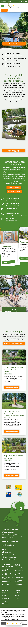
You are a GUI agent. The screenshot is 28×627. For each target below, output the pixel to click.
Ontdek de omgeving (14, 191)
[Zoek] (15, 1)
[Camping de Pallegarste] (12, 6)
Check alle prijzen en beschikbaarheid (14, 151)
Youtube (17, 595)
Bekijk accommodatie (11, 387)
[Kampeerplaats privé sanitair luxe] (14, 401)
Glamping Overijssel (5, 570)
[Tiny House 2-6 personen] (14, 445)
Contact (4, 595)
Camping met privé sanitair (7, 578)
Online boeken (6, 581)
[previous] (1, 31)
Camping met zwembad (18, 585)
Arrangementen (6, 601)
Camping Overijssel (7, 566)
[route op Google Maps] (21, 1)
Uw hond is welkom (20, 570)
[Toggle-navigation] (2, 6)
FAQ (3, 592)
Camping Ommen (19, 577)
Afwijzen (23, 623)
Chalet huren (5, 584)
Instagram (17, 598)
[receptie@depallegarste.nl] (19, 1)
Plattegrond (5, 598)
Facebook (17, 592)
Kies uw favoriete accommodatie (13, 343)
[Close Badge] (21, 622)
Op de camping (19, 568)
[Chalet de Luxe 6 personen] (14, 357)
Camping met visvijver (18, 581)
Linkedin (17, 601)
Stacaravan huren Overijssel (7, 574)
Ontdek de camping (13, 187)
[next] (27, 31)
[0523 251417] (17, 1)
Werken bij (5, 603)
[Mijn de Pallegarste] (23, 1)
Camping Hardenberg (18, 574)
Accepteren (5, 623)
